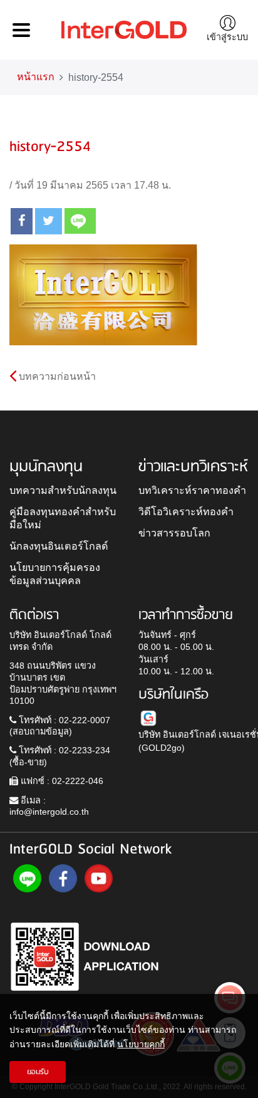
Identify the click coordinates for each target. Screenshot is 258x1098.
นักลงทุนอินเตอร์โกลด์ (58, 546)
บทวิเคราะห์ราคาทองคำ (192, 490)
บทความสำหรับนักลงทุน (62, 490)
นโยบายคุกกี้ (141, 1044)
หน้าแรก (35, 76)
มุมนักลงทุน (46, 466)
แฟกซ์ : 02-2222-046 (60, 781)
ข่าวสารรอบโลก (174, 532)
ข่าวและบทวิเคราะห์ (193, 466)
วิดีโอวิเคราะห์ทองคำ (186, 511)
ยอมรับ (38, 1072)
